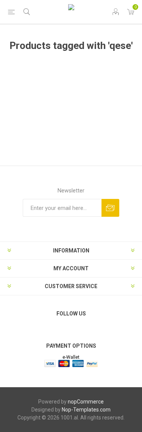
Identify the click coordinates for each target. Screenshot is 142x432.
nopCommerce (86, 402)
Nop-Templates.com (86, 410)
